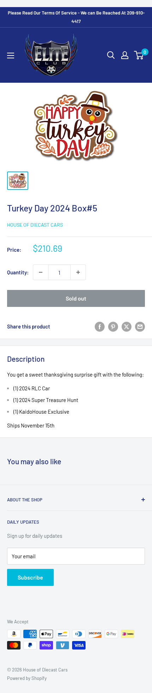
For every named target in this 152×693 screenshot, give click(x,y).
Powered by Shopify (27, 678)
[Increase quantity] (78, 272)
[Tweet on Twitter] (126, 326)
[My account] (124, 55)
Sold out (76, 298)
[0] (139, 55)
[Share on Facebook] (100, 326)
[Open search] (111, 55)
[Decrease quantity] (40, 272)
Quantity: (18, 272)
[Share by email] (140, 326)
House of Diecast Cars (35, 225)
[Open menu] (10, 55)
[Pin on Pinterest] (113, 326)
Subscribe (30, 577)
